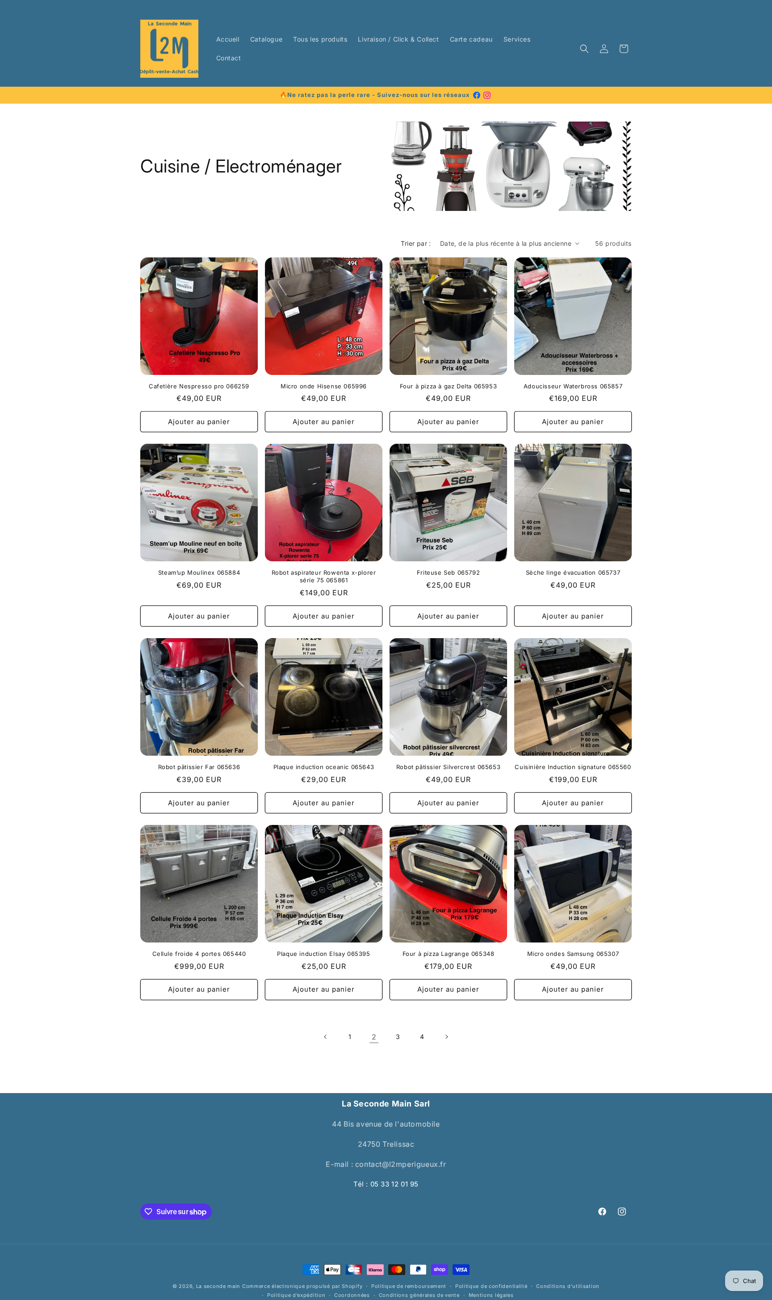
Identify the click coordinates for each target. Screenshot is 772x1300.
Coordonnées (352, 1295)
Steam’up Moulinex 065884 (199, 572)
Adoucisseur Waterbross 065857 (573, 386)
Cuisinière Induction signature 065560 (573, 766)
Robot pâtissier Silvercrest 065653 (448, 766)
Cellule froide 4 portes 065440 (199, 953)
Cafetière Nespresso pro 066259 (199, 386)
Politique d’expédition (296, 1295)
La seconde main (218, 1286)
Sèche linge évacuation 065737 (573, 572)
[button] (584, 49)
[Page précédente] (326, 1037)
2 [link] (374, 1036)
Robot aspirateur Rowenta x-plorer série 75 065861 (324, 576)
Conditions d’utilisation (568, 1286)
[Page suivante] (446, 1037)
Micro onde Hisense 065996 (324, 386)
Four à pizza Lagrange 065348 (449, 953)
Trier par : (416, 243)
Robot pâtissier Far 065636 (199, 766)
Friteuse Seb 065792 (448, 572)
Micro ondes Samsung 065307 (573, 953)
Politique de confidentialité (491, 1286)
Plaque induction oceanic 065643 (323, 766)
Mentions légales (491, 1295)
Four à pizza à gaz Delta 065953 (448, 386)
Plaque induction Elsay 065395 (323, 953)
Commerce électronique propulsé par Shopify (302, 1286)
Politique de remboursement (408, 1286)
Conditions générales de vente (419, 1295)
